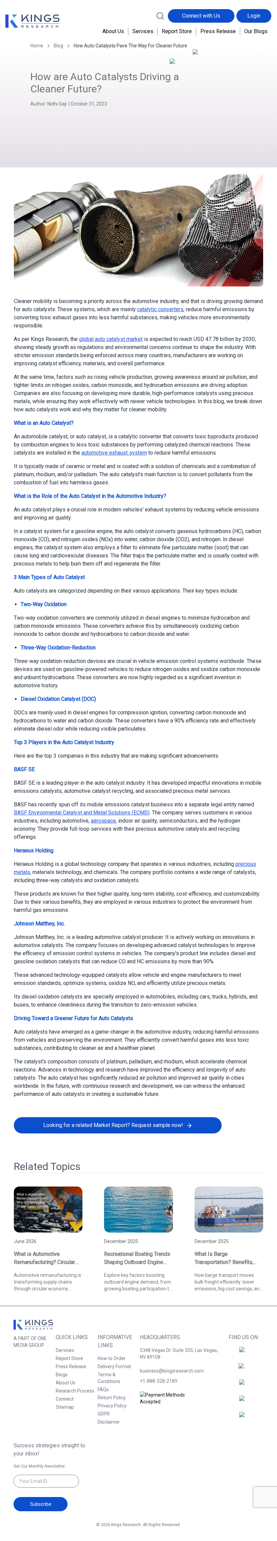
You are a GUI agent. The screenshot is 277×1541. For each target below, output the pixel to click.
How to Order (112, 1358)
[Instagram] (243, 1370)
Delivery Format (114, 1366)
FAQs (103, 1389)
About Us (113, 31)
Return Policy (112, 1397)
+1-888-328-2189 (158, 1381)
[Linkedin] (244, 1386)
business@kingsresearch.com (172, 1371)
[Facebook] (244, 1353)
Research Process (75, 1391)
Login (253, 16)
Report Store (177, 31)
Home (36, 45)
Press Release (218, 31)
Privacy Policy (112, 1405)
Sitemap (65, 1407)
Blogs (62, 1374)
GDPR (104, 1414)
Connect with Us (201, 16)
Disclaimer (109, 1422)
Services (142, 31)
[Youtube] (244, 1418)
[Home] (32, 21)
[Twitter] (244, 1402)
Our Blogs (256, 31)
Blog (58, 45)
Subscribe (40, 1504)
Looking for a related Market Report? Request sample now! (113, 1125)
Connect (65, 1399)
